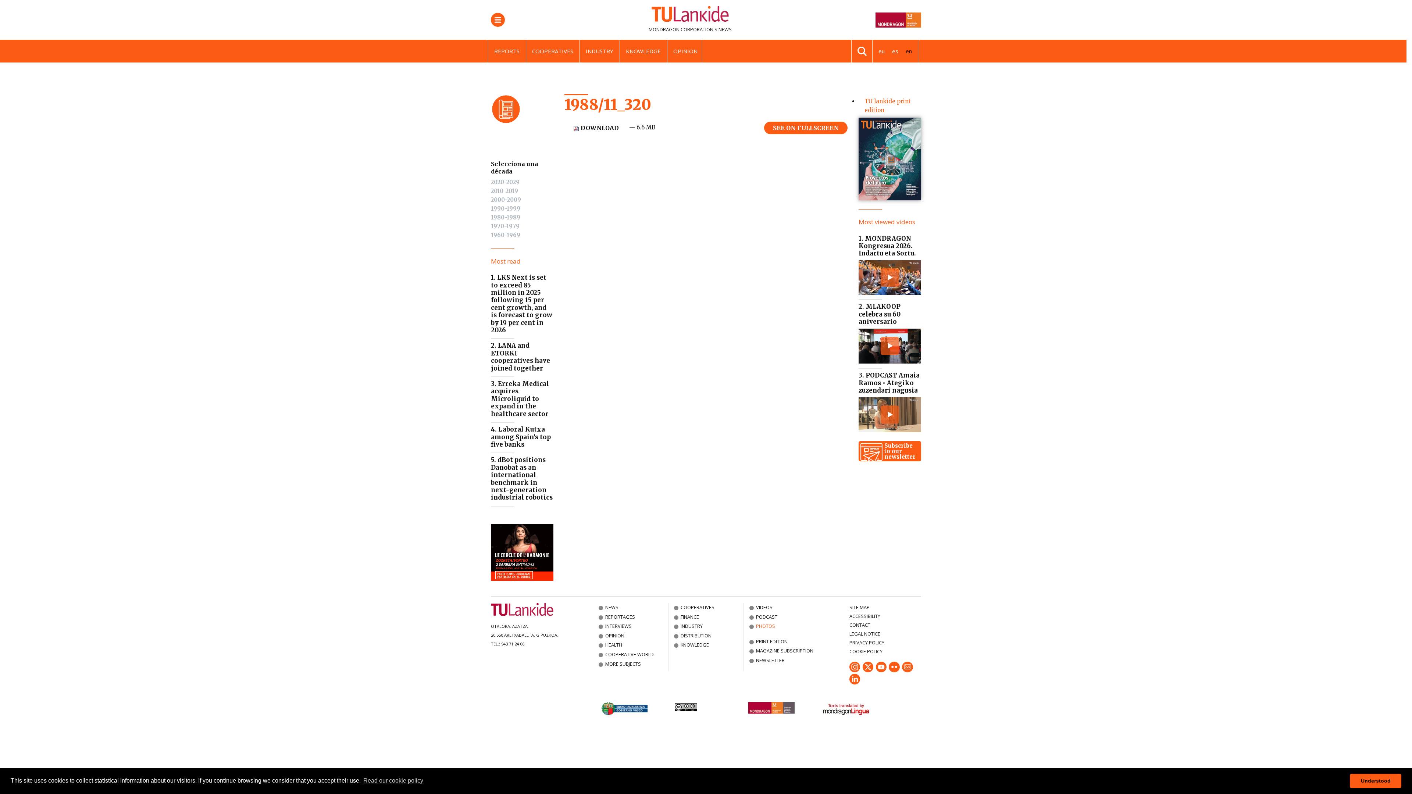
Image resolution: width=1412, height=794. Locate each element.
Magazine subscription (784, 650)
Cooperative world (629, 654)
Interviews (618, 626)
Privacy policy (866, 642)
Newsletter (770, 660)
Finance (690, 617)
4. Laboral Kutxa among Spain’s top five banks (521, 436)
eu (881, 51)
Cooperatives (552, 51)
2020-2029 (505, 182)
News (611, 607)
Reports (507, 51)
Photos (765, 626)
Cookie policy (866, 651)
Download (599, 128)
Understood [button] (1376, 781)
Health (613, 644)
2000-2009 (506, 199)
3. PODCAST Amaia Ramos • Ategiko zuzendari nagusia (889, 382)
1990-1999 (505, 208)
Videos (764, 607)
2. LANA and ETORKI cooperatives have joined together (520, 356)
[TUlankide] (690, 15)
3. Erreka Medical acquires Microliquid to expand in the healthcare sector (520, 399)
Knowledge (643, 51)
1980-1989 (505, 217)
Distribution (696, 635)
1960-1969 (505, 235)
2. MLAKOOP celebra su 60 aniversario (880, 314)
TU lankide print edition (887, 106)
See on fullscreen (806, 128)
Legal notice (864, 633)
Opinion (685, 51)
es (895, 51)
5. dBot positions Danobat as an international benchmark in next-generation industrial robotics (522, 478)
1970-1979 (505, 226)
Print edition (772, 641)
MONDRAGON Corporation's (683, 29)
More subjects (623, 664)
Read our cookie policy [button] (393, 780)
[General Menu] (498, 20)
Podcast (766, 617)
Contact (859, 625)
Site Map (859, 607)
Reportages (620, 617)
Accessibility (864, 616)
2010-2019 (504, 190)
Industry (599, 51)
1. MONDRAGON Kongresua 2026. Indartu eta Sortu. (887, 246)
